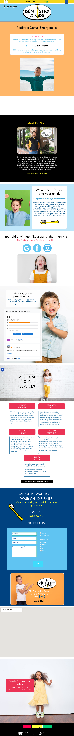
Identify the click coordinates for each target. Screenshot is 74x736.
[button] (66, 2)
